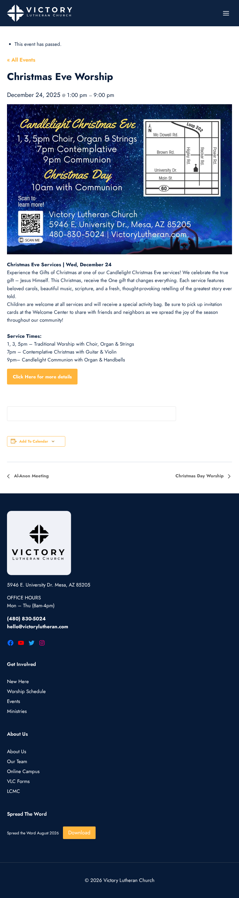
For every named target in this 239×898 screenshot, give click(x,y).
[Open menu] (226, 13)
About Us (16, 751)
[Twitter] (31, 642)
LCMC (13, 791)
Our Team (17, 761)
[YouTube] (20, 642)
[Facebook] (10, 642)
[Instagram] (41, 642)
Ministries (17, 711)
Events (13, 701)
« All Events (21, 60)
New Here (18, 681)
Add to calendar (33, 441)
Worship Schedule (26, 691)
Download (79, 832)
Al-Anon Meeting (31, 476)
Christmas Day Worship (200, 476)
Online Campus (23, 771)
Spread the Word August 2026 (33, 833)
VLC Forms (18, 781)
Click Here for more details (42, 376)
